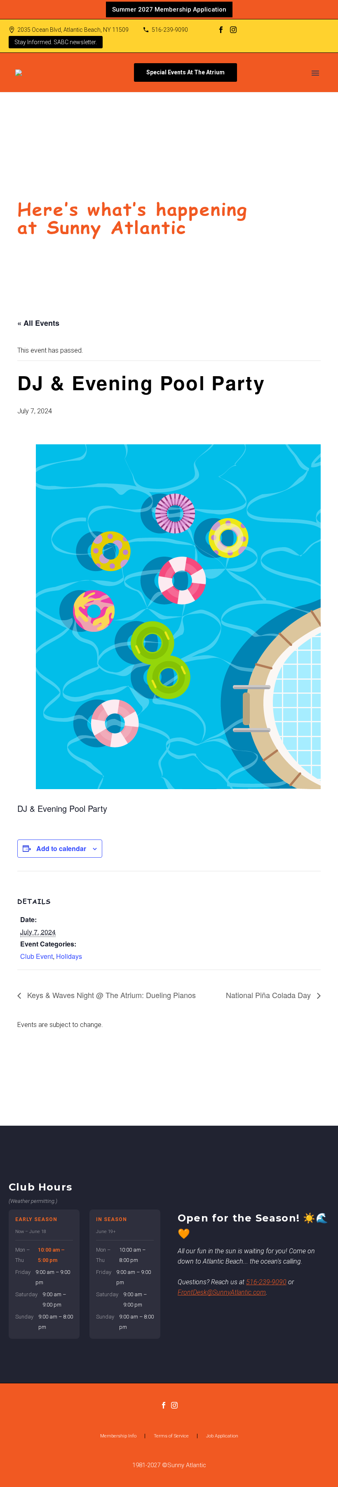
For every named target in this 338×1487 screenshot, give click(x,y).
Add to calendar (61, 848)
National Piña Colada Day (269, 994)
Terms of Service (171, 1436)
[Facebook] (221, 29)
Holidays (69, 956)
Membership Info (118, 1436)
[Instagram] (233, 29)
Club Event (36, 956)
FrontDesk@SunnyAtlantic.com (222, 1292)
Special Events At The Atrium (185, 72)
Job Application (222, 1436)
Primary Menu (315, 73)
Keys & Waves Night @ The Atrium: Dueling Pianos (110, 994)
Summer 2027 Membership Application (169, 9)
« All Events (38, 323)
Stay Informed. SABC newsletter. (55, 42)
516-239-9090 (170, 29)
